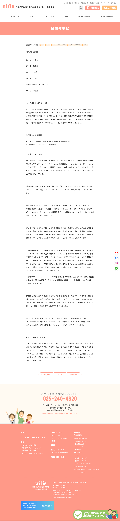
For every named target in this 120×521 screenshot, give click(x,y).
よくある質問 (68, 3)
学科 (22, 442)
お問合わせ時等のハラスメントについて (87, 469)
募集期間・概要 (57, 457)
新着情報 (78, 450)
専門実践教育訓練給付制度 (60, 453)
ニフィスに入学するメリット (33, 437)
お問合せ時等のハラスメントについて (66, 413)
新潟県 (85, 45)
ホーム (23, 432)
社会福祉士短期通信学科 (29, 445)
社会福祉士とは (80, 444)
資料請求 (78, 432)
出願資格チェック (80, 441)
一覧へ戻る (60, 375)
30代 (48, 45)
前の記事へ (73, 375)
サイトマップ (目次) (110, 3)
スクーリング (59, 438)
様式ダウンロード (96, 3)
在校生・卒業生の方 (81, 3)
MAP (84, 482)
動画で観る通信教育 (81, 438)
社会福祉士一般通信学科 (74, 45)
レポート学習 (56, 435)
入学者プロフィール (32, 448)
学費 (53, 445)
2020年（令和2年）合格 (59, 45)
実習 (53, 441)
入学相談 (78, 435)
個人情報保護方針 (47, 413)
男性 (42, 45)
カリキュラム (57, 432)
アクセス (78, 455)
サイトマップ (81, 472)
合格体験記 (78, 452)
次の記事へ (46, 375)
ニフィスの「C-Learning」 (83, 464)
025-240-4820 (61, 485)
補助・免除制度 (57, 449)
